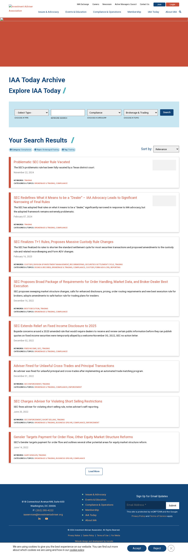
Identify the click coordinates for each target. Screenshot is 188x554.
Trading (69, 150)
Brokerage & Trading (48, 150)
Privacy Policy (138, 516)
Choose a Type (21, 118)
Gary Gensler (30, 455)
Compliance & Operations (107, 11)
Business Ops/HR (64, 423)
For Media (115, 535)
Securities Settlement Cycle (99, 264)
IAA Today (153, 11)
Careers (95, 4)
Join (159, 4)
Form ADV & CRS (102, 267)
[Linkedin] (39, 518)
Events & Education (76, 11)
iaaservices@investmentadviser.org (43, 514)
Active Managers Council (126, 4)
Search (167, 112)
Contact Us (144, 4)
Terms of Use (103, 535)
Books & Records (43, 267)
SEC (39, 348)
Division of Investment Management (51, 264)
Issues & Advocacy (48, 11)
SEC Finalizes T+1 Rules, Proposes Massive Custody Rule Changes (63, 242)
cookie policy (77, 549)
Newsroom (107, 4)
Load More (94, 471)
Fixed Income (30, 348)
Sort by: (146, 149)
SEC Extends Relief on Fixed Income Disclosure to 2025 (55, 326)
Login (172, 4)
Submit (172, 505)
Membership (134, 11)
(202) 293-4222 (44, 510)
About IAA (171, 11)
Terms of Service (158, 516)
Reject (157, 548)
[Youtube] (46, 518)
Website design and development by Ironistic (94, 541)
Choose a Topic (131, 118)
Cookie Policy (88, 535)
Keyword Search (59, 118)
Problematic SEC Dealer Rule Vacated (42, 162)
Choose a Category (96, 118)
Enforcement (75, 387)
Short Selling (49, 420)
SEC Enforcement (32, 384)
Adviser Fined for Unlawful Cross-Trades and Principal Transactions (64, 366)
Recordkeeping (77, 264)
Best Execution (31, 309)
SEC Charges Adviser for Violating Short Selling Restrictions (58, 401)
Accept (137, 548)
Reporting (115, 267)
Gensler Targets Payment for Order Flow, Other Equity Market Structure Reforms (73, 437)
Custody (28, 264)
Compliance (21, 150)
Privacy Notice (74, 535)
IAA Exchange (83, 4)
